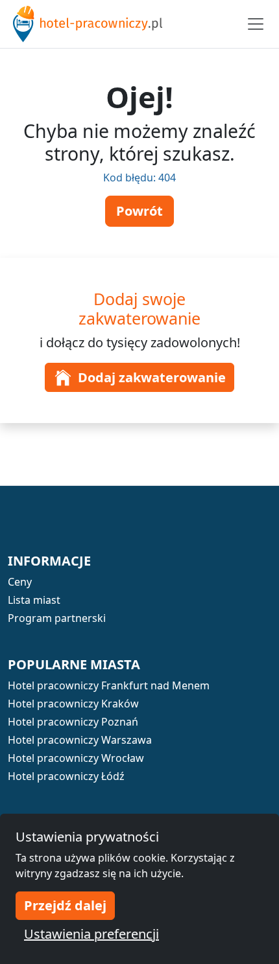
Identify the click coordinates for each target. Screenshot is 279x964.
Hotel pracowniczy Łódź (66, 776)
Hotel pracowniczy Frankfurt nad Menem (109, 685)
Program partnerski (57, 618)
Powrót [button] (139, 211)
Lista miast (34, 600)
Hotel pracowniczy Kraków (73, 703)
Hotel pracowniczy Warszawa (80, 740)
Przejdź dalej (65, 905)
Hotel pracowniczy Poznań (73, 722)
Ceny (20, 582)
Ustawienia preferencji (91, 934)
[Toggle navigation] (255, 24)
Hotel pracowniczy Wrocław (76, 758)
